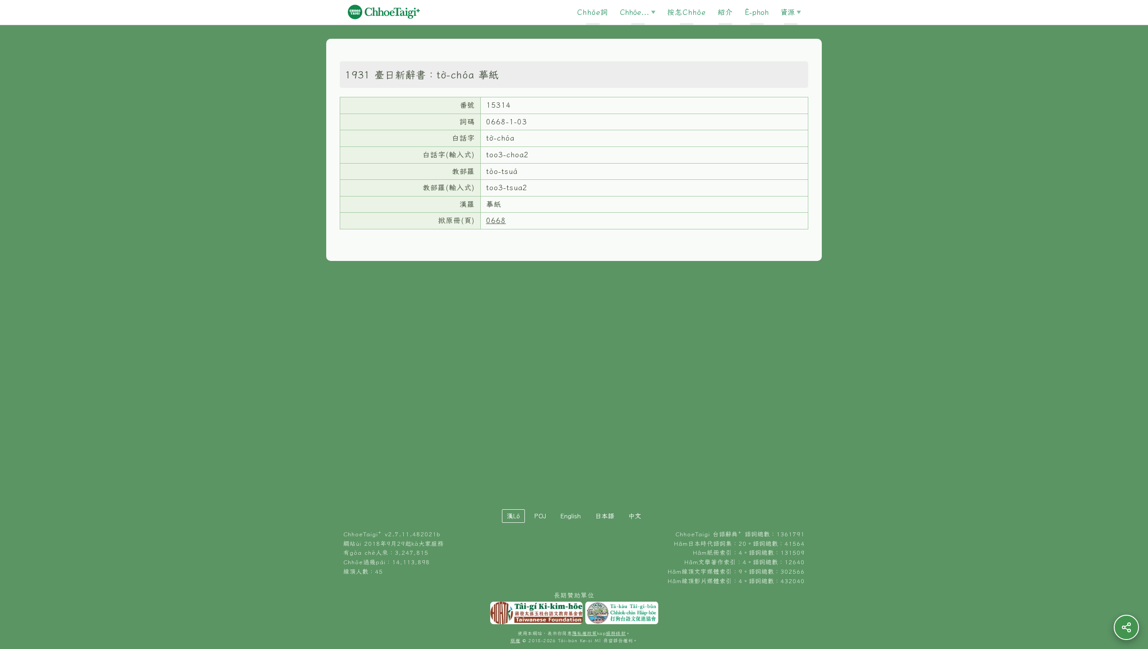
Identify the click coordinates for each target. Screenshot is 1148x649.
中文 (635, 516)
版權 (515, 640)
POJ (540, 516)
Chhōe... (634, 12)
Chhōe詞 (592, 12)
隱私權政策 (584, 633)
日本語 (604, 516)
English (570, 516)
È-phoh (757, 12)
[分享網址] (1126, 627)
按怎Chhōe (686, 12)
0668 (496, 220)
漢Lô (513, 516)
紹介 (725, 12)
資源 (787, 12)
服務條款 (616, 633)
